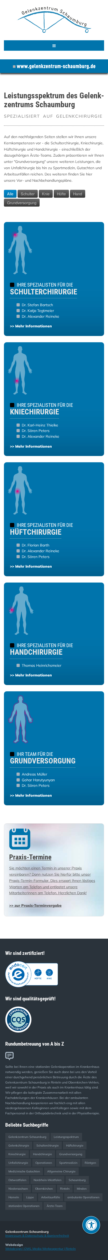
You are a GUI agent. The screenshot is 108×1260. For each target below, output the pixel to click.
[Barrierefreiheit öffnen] (91, 1225)
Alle (10, 193)
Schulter (28, 193)
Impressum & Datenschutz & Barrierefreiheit (37, 1236)
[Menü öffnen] (54, 45)
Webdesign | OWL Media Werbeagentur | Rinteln (40, 1249)
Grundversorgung (21, 202)
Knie (46, 193)
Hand (77, 193)
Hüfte (61, 193)
